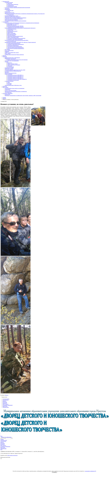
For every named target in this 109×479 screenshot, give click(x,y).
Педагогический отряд (11, 41)
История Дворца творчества (12, 4)
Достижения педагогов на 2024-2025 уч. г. (15, 76)
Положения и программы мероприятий (15, 39)
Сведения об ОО (6, 1)
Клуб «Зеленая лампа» (9, 50)
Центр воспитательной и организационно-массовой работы (16, 40)
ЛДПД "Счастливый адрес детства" (12, 52)
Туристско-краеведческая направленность (15, 47)
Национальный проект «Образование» (12, 57)
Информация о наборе (9, 67)
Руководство (7, 11)
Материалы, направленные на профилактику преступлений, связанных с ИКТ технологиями (23, 95)
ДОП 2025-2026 (10, 10)
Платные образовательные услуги (11, 15)
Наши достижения (8, 74)
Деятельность (7, 89)
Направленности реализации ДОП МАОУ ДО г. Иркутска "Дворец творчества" (20, 42)
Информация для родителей (10, 58)
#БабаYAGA (9, 62)
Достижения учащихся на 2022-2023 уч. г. (15, 77)
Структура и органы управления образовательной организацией (17, 7)
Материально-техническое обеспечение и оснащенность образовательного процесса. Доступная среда (25, 13)
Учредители (9, 3)
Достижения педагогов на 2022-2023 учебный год (17, 79)
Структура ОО (5, 21)
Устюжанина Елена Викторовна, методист (15, 26)
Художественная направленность (13, 43)
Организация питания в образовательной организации (15, 20)
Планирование (10, 32)
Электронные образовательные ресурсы (15, 36)
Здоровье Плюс (10, 30)
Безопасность (7, 94)
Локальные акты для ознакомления (12, 60)
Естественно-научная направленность (14, 46)
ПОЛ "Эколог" (8, 53)
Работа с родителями (11, 33)
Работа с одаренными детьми (13, 37)
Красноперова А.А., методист (13, 23)
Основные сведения (9, 2)
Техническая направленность (13, 45)
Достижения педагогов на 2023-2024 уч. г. (15, 75)
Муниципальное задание (12, 6)
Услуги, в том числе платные (10, 90)
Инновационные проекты (12, 31)
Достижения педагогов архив (13, 80)
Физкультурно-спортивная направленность (15, 48)
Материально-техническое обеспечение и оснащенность (16, 91)
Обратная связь (3, 448)
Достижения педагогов (11, 29)
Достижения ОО (10, 5)
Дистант (6, 61)
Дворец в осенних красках (12, 63)
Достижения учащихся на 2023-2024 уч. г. (15, 78)
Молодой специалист (11, 35)
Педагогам (9, 83)
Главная (2, 439)
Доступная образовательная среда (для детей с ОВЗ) (15, 69)
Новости (4, 55)
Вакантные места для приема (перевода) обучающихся (15, 17)
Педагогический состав (9, 12)
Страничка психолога (9, 81)
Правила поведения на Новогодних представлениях (17, 59)
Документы (7, 8)
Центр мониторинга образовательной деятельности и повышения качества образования (22, 22)
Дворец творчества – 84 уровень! (13, 64)
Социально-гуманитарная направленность (15, 44)
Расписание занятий (9, 68)
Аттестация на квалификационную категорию (16, 38)
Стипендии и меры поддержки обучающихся (13, 18)
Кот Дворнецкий (10, 66)
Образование (7, 9)
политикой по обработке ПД (90, 471)
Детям (8, 82)
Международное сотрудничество (11, 19)
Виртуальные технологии (12, 455)
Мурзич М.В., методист (11, 24)
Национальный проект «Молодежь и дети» (13, 85)
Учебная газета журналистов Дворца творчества (14, 54)
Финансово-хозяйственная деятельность (13, 16)
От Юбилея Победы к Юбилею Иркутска (13, 70)
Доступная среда (10, 14)
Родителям (5, 56)
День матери (9, 65)
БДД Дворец (7, 49)
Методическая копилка (11, 34)
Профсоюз (7, 51)
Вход (1, 436)
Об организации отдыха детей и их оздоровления (14, 88)
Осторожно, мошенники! (7, 93)
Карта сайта (2, 447)
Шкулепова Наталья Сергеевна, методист (15, 25)
